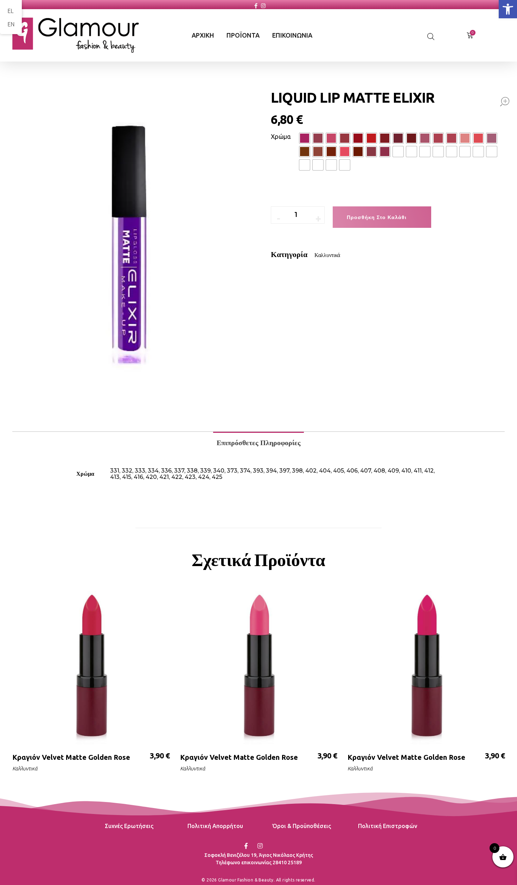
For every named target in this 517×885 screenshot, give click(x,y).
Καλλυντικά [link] (327, 255)
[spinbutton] (301, 215)
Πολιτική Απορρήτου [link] (215, 826)
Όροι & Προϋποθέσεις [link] (301, 826)
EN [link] (10, 24)
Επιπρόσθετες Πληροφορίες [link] (258, 442)
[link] (508, 9)
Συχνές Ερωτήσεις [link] (129, 826)
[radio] (304, 138)
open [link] (504, 101)
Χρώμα (281, 136)
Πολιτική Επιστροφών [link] (387, 826)
